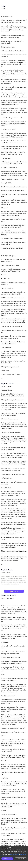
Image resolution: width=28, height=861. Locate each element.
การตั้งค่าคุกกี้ (21, 858)
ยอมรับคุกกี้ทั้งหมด (7, 858)
